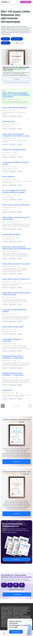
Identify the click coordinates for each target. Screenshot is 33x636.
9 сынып (4, 43)
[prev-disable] (3, 406)
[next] (30, 406)
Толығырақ (16, 79)
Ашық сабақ (16, 39)
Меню (4, 634)
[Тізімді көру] (16, 547)
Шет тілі (4, 39)
